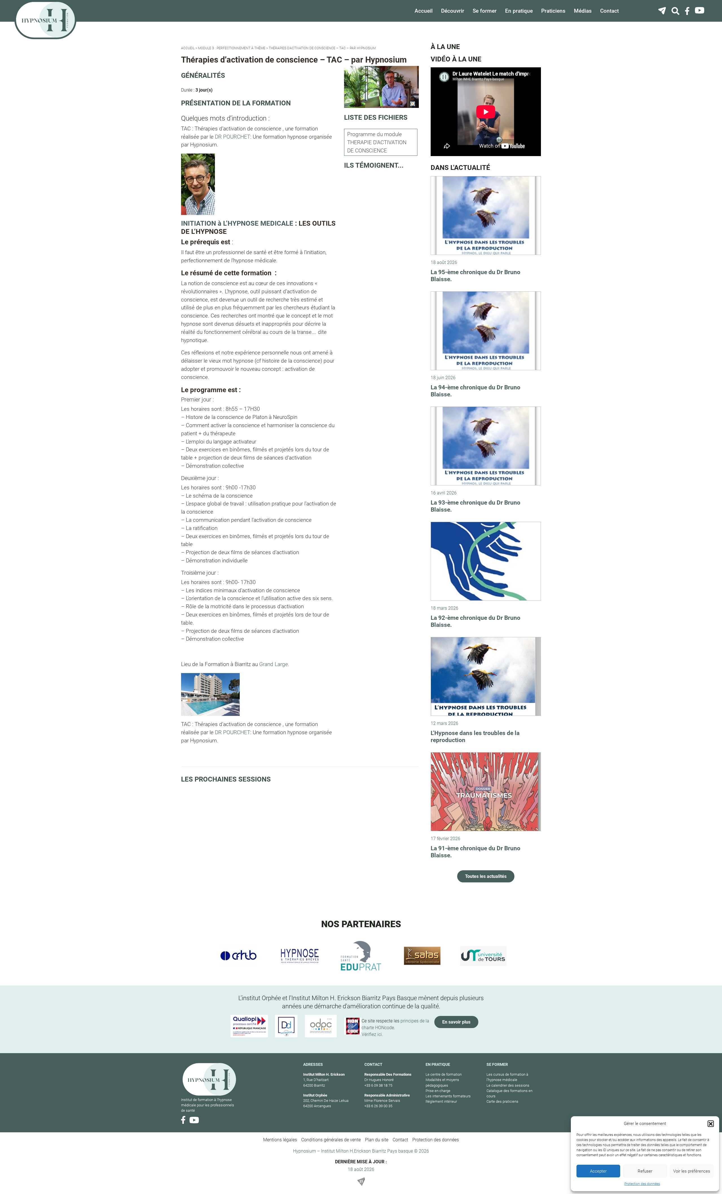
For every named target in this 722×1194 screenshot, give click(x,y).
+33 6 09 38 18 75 (378, 1085)
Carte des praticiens (502, 1101)
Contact (609, 11)
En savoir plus (456, 1022)
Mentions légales (280, 1139)
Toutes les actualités (486, 876)
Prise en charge (438, 1091)
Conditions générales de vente (331, 1139)
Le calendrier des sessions (508, 1085)
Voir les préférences (691, 1171)
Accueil (424, 11)
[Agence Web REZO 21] (361, 1181)
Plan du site (376, 1139)
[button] (711, 1123)
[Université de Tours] (483, 956)
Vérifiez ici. (372, 1034)
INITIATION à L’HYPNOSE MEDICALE (237, 223)
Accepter (598, 1171)
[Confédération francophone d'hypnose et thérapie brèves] (238, 956)
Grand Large (273, 664)
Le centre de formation (444, 1074)
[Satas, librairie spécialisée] (422, 956)
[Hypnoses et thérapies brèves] (300, 956)
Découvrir (452, 11)
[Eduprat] (361, 956)
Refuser (645, 1171)
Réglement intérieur (441, 1101)
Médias (583, 11)
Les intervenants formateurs (448, 1096)
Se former (485, 11)
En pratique (519, 11)
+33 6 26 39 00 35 (378, 1106)
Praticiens (553, 11)
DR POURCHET (232, 137)
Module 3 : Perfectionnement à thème (231, 48)
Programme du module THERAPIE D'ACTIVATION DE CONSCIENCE (376, 142)
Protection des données (642, 1184)
